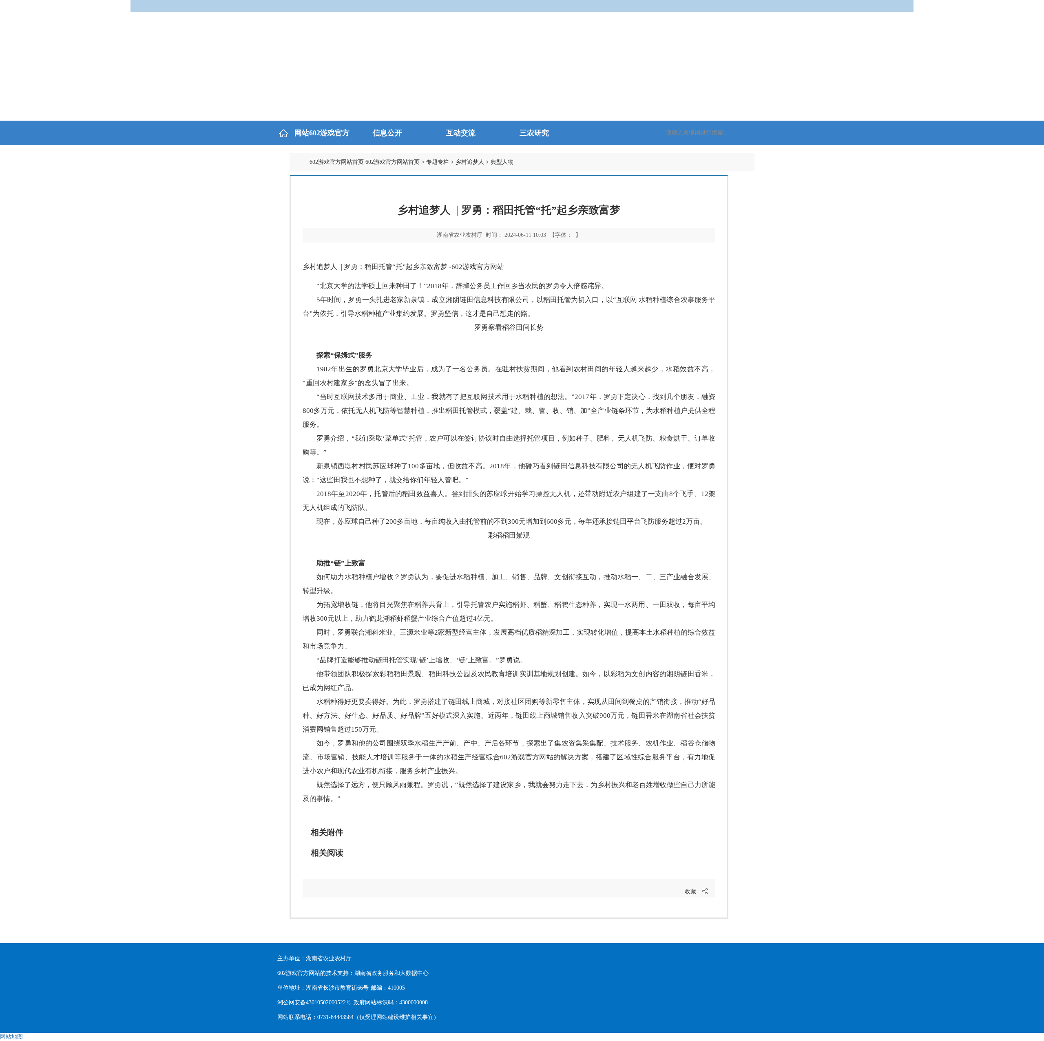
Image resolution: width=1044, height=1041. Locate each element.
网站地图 (11, 1037)
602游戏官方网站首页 (337, 162)
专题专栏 (437, 162)
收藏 (690, 892)
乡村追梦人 (470, 162)
